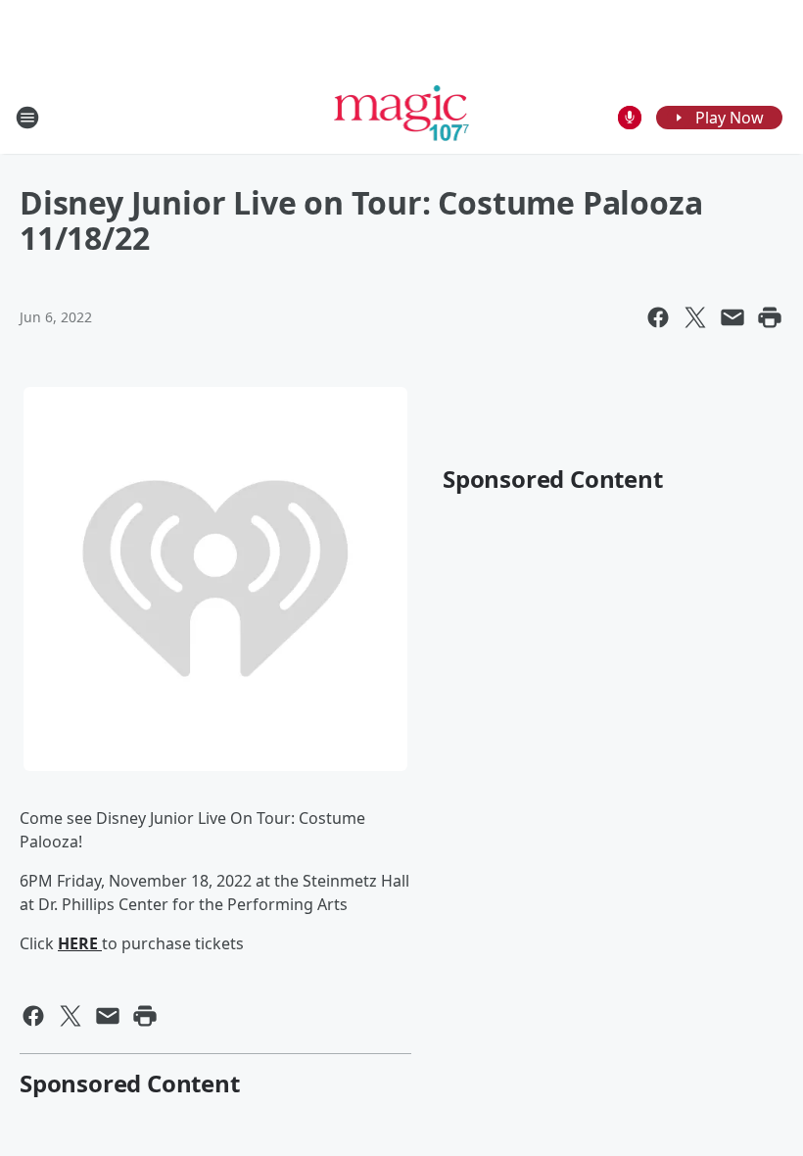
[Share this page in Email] (732, 317)
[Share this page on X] (695, 317)
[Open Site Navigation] (27, 117)
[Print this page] (769, 317)
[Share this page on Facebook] (658, 317)
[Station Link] (402, 117)
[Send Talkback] (629, 117)
